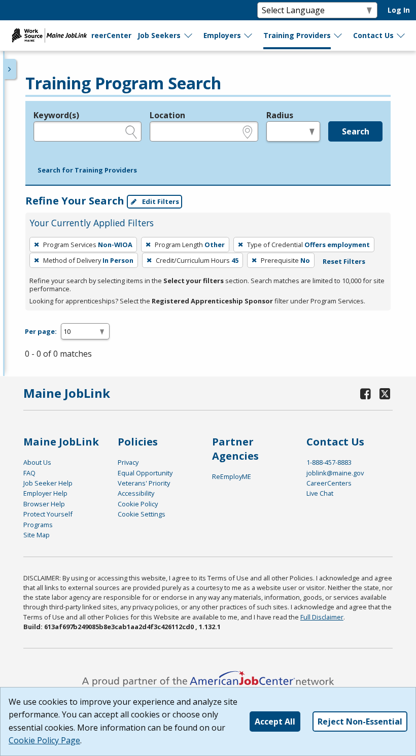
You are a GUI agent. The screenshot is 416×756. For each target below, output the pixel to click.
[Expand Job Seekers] (189, 35)
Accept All (275, 721)
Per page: (41, 331)
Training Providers (297, 35)
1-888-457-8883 (329, 462)
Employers (222, 35)
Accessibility (136, 493)
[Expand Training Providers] (338, 35)
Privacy (128, 462)
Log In (399, 10)
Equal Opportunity (145, 472)
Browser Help (44, 503)
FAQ (29, 472)
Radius (279, 115)
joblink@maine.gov (335, 472)
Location (167, 115)
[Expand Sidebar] (10, 69)
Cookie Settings (141, 514)
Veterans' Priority (144, 483)
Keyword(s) (56, 115)
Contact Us (373, 35)
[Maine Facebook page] (365, 393)
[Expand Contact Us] (401, 35)
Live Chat (319, 493)
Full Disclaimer (321, 617)
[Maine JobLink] (49, 35)
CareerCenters (329, 483)
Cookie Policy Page (44, 740)
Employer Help (45, 493)
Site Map (36, 534)
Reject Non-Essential (360, 721)
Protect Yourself (48, 514)
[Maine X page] (385, 393)
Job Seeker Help (48, 483)
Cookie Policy (138, 503)
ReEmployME (231, 476)
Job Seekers (159, 35)
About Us (37, 462)
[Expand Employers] (248, 35)
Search (355, 131)
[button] (87, 170)
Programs (38, 524)
